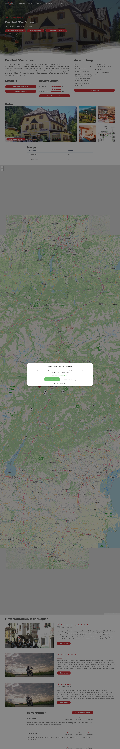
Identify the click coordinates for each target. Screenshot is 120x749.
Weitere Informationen (63, 372)
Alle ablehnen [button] (68, 379)
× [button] (90, 364)
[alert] (60, 374)
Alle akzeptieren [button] (52, 379)
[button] (60, 375)
